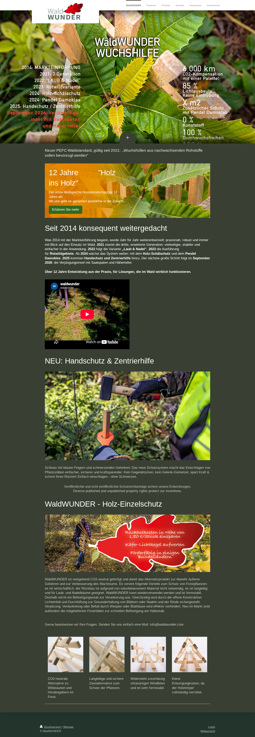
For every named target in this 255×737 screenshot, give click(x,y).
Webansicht (207, 731)
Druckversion (52, 726)
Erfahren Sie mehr (65, 209)
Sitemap (68, 726)
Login (211, 726)
